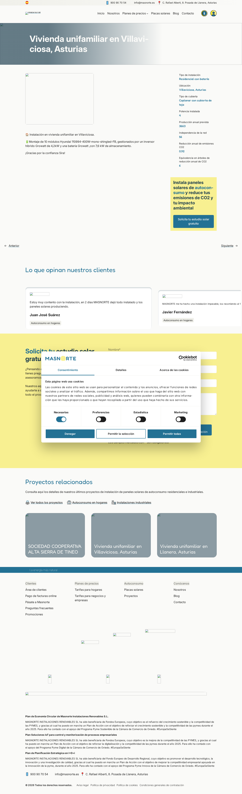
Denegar (70, 433)
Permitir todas (172, 433)
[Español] (27, 3)
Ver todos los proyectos (47, 502)
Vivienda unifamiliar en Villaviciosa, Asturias (118, 548)
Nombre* (114, 349)
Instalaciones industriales (134, 502)
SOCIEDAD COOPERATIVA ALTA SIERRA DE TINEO (54, 548)
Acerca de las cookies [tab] (174, 370)
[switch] (101, 419)
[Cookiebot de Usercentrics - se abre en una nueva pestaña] (181, 358)
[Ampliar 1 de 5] (89, 78)
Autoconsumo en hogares (45, 323)
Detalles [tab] (121, 370)
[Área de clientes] (213, 13)
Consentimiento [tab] (68, 370)
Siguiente (227, 245)
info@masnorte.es (144, 2)
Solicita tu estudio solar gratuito (193, 221)
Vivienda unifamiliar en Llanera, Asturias (183, 548)
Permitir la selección (121, 433)
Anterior (14, 245)
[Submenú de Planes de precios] (147, 13)
